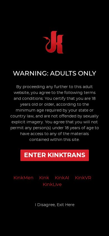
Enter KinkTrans (54, 155)
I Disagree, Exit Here (54, 205)
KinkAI (62, 178)
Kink (44, 178)
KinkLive (52, 184)
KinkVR (83, 178)
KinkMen (23, 178)
